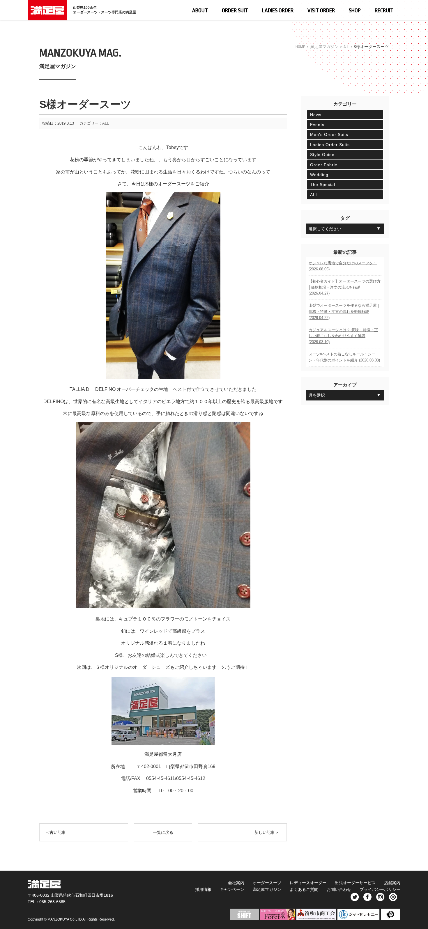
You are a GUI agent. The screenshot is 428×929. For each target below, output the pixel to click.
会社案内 (236, 882)
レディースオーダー (308, 882)
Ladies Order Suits (330, 144)
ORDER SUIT (235, 10)
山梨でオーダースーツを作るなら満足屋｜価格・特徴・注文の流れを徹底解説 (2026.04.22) (345, 311)
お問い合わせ (339, 889)
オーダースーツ (267, 882)
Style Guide (322, 154)
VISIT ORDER (321, 10)
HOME (300, 47)
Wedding (319, 174)
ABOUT (200, 10)
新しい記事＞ (266, 832)
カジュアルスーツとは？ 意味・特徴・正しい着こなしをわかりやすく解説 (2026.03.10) (343, 336)
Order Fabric (323, 164)
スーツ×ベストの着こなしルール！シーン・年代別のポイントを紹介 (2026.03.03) (344, 357)
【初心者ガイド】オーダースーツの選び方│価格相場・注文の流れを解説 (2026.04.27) (345, 287)
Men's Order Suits (329, 134)
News (315, 114)
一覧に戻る (163, 832)
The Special (322, 184)
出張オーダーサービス (355, 882)
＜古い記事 (55, 832)
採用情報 (203, 889)
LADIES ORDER (277, 10)
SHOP (355, 10)
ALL (346, 47)
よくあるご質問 (304, 889)
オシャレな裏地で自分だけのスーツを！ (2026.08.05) (343, 266)
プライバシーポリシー (380, 889)
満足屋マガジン (324, 47)
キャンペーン (232, 889)
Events (317, 124)
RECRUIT (384, 10)
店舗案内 (392, 882)
